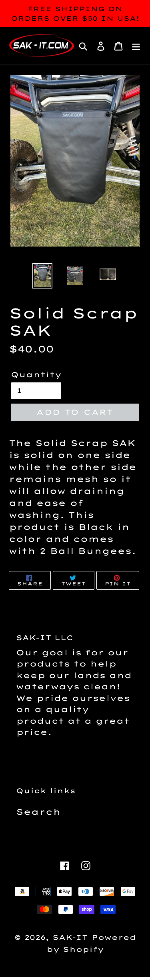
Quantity (36, 374)
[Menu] (136, 46)
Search (38, 812)
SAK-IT (70, 937)
